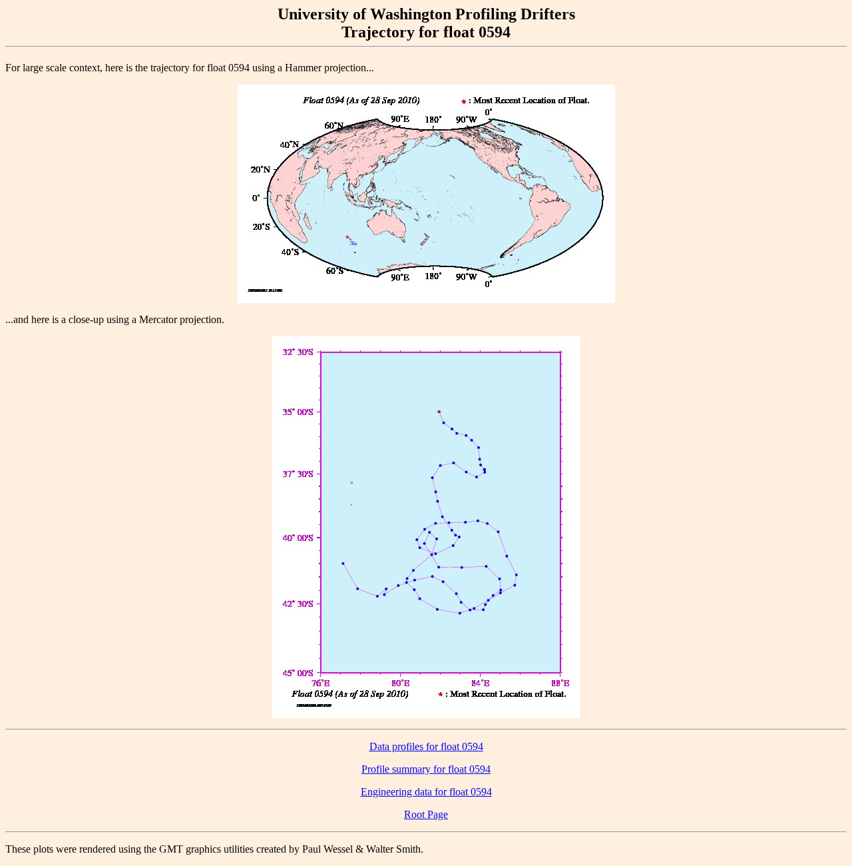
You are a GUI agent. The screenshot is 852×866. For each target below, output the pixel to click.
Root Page (426, 814)
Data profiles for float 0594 (426, 746)
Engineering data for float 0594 (426, 791)
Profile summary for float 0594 (426, 769)
